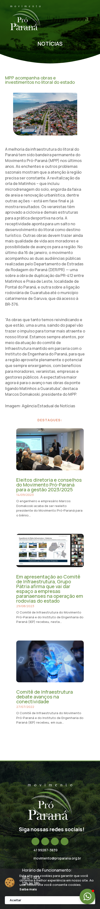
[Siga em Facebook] (35, 841)
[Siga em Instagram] (45, 841)
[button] (87, 896)
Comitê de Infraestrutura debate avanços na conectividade (44, 697)
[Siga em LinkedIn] (55, 841)
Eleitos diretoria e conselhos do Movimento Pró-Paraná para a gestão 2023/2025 (49, 485)
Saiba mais (28, 889)
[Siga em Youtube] (64, 841)
